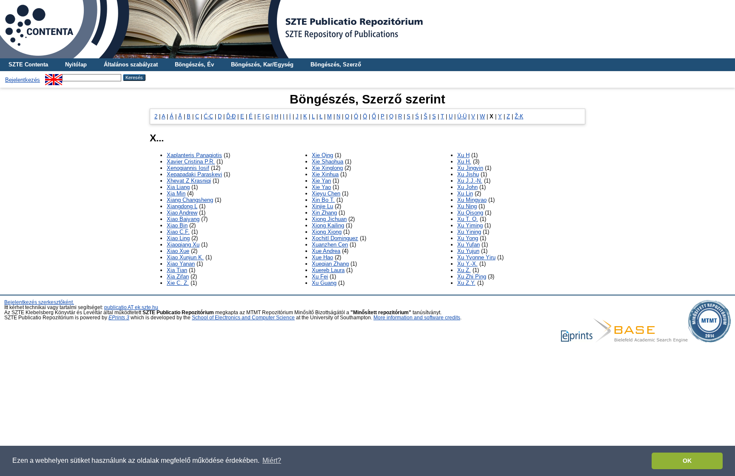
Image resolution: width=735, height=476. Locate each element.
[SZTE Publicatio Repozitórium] (367, 29)
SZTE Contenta (28, 64)
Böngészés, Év (194, 64)
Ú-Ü (462, 116)
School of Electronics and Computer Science (243, 317)
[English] (53, 77)
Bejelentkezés (22, 80)
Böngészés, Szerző (336, 64)
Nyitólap (76, 64)
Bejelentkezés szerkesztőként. (39, 302)
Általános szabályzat (131, 64)
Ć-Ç (208, 116)
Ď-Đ (231, 116)
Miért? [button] (271, 460)
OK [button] (687, 460)
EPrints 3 (118, 317)
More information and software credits (416, 317)
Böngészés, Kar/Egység (262, 64)
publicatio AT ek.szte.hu (131, 307)
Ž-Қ (519, 116)
